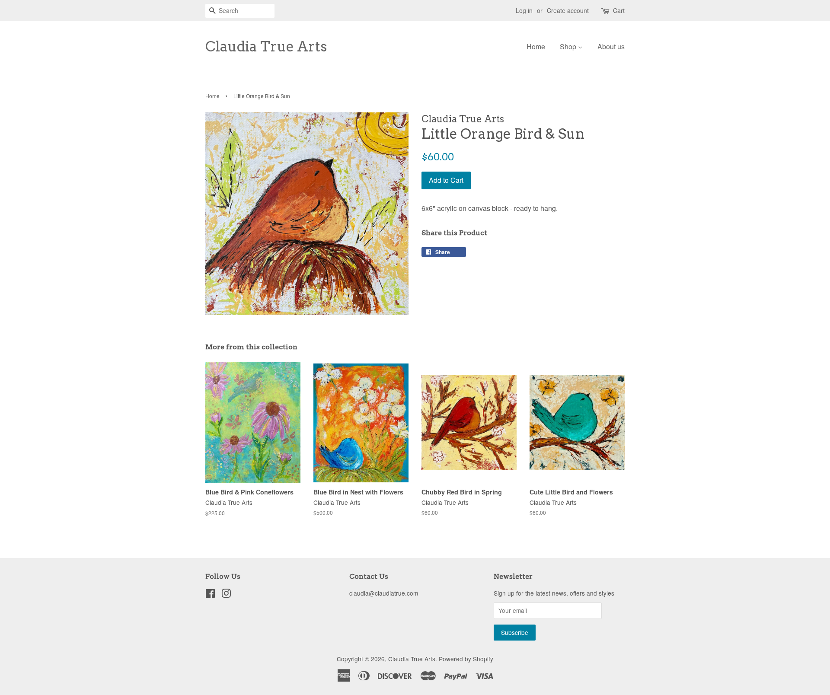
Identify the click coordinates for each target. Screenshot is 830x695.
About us (611, 46)
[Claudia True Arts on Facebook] (210, 594)
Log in (524, 10)
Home (536, 46)
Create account (568, 10)
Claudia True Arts (266, 46)
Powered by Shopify (466, 658)
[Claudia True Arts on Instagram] (226, 594)
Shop (569, 46)
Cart (619, 10)
